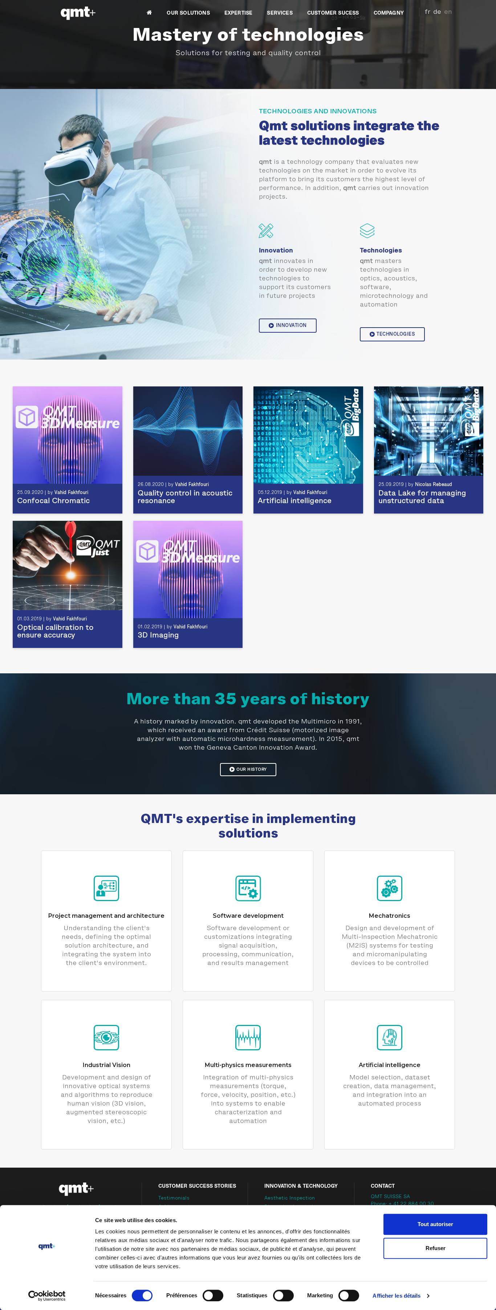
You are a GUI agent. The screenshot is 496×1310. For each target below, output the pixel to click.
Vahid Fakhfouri (71, 493)
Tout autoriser (435, 1224)
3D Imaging (158, 635)
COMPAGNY (389, 13)
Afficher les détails (396, 1296)
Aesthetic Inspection (289, 1198)
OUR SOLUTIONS (188, 13)
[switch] (213, 1295)
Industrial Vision (106, 1065)
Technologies (396, 334)
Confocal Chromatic (53, 501)
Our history (251, 769)
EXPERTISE (238, 13)
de (437, 12)
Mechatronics (389, 915)
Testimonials (174, 1198)
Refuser (436, 1248)
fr (427, 12)
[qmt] (77, 13)
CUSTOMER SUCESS (333, 13)
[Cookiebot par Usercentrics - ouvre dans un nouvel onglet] (47, 1295)
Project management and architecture (106, 915)
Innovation (291, 326)
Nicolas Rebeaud (433, 485)
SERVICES (279, 13)
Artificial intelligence (295, 501)
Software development (248, 915)
